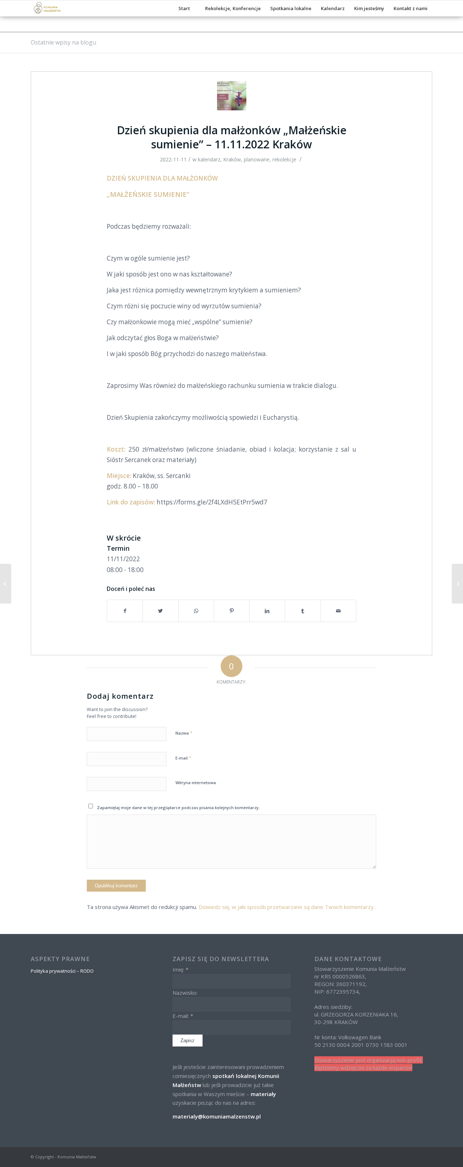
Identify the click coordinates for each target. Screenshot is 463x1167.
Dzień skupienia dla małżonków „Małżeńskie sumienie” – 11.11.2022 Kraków (232, 137)
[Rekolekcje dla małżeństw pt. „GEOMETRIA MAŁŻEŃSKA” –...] (5, 584)
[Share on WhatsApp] (196, 611)
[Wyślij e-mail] (338, 611)
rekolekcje (284, 159)
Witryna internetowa (195, 782)
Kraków (232, 159)
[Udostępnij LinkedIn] (267, 611)
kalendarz (209, 159)
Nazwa (183, 733)
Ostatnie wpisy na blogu (63, 42)
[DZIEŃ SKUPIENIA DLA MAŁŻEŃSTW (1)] (231, 95)
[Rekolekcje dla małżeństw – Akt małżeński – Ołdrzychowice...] (457, 584)
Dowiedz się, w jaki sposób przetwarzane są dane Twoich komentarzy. (287, 906)
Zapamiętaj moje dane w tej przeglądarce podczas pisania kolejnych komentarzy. (178, 807)
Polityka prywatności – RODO (62, 971)
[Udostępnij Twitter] (160, 611)
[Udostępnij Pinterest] (231, 611)
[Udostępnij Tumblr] (302, 611)
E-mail (183, 757)
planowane (256, 159)
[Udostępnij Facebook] (125, 611)
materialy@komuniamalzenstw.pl (217, 1116)
